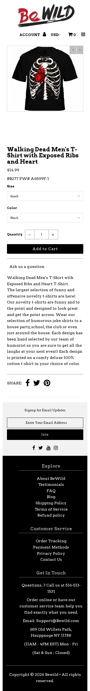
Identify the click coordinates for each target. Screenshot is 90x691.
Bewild (51, 674)
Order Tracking (51, 541)
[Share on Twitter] (36, 383)
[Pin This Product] (47, 383)
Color (12, 208)
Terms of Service (51, 509)
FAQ (51, 490)
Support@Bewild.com (57, 620)
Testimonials (51, 484)
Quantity (15, 234)
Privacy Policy (51, 553)
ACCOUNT (30, 35)
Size (10, 186)
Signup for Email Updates (45, 410)
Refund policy (51, 515)
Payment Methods (51, 547)
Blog (51, 496)
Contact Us (51, 559)
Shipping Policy (51, 503)
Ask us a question (26, 266)
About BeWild (51, 478)
